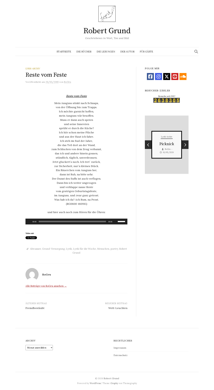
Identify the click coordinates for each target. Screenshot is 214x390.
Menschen (103, 248)
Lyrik (69, 248)
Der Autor (127, 51)
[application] (76, 221)
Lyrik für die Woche (84, 248)
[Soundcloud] (182, 76)
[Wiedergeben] (29, 221)
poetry (114, 248)
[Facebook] (150, 76)
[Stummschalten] (115, 221)
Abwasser (35, 248)
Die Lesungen (106, 51)
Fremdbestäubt (34, 308)
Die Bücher (83, 51)
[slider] (122, 221)
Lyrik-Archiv (32, 68)
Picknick (166, 144)
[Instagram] (158, 76)
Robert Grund (107, 31)
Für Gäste (146, 51)
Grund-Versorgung (53, 248)
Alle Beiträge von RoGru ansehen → (46, 286)
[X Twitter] (166, 76)
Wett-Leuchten (117, 308)
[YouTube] (174, 76)
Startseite (64, 51)
